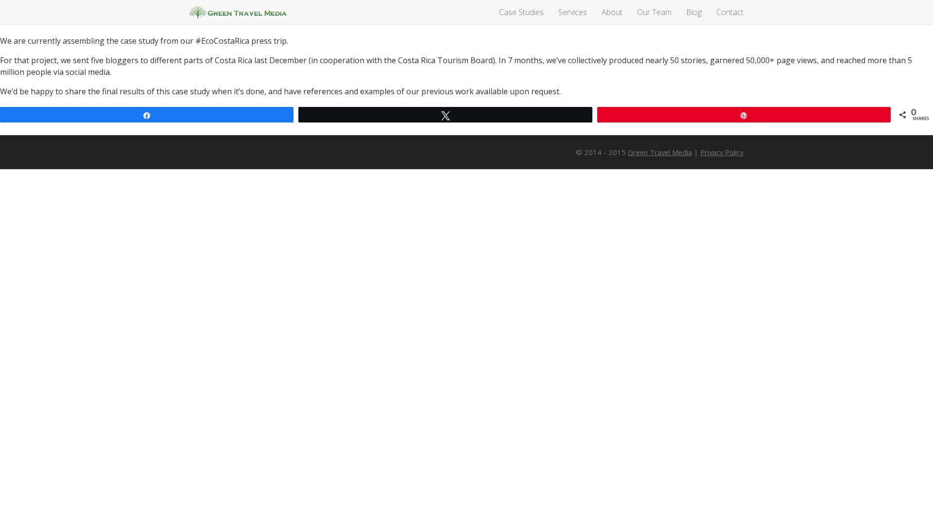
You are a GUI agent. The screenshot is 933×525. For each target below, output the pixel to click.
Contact (729, 12)
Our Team (654, 12)
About (612, 12)
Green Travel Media (238, 12)
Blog (694, 12)
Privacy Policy (721, 152)
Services (572, 12)
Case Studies (521, 12)
